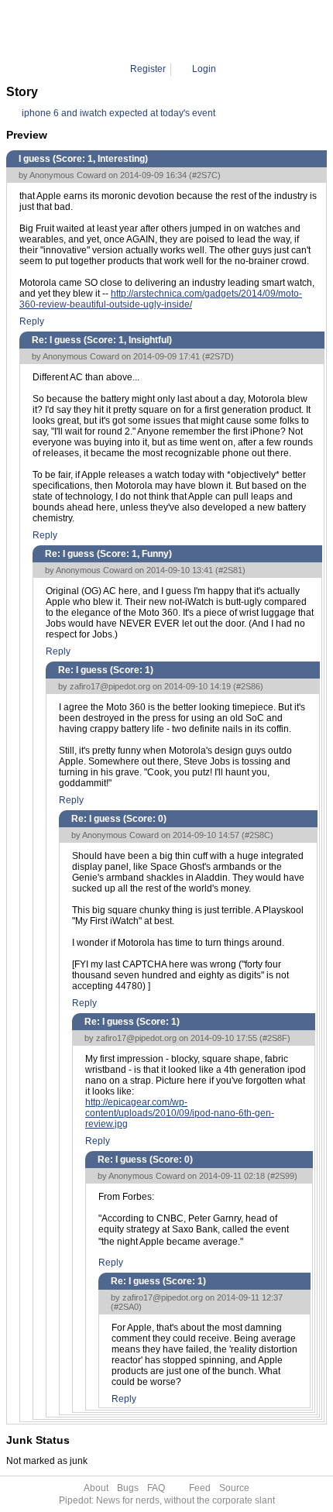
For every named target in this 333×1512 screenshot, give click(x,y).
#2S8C (257, 835)
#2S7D (218, 356)
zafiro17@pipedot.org (110, 686)
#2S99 (282, 1175)
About (96, 1488)
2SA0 (218, 31)
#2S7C (205, 175)
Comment (175, 31)
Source (234, 1488)
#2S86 (248, 686)
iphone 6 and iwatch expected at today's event (118, 113)
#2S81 (230, 570)
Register (148, 69)
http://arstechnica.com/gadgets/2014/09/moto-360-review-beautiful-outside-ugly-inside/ (160, 299)
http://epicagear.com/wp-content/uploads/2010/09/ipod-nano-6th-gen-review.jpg (179, 1113)
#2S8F (275, 1038)
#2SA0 (126, 1306)
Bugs (128, 1488)
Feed (200, 1488)
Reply (31, 321)
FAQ (156, 1488)
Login (204, 69)
